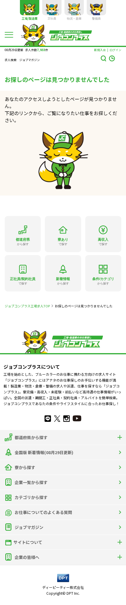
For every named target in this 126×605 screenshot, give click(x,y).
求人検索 (10, 59)
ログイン (115, 50)
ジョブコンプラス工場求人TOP (27, 306)
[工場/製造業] (29, 7)
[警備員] (96, 7)
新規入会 (100, 50)
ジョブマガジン (29, 59)
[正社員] (52, 7)
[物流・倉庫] (74, 7)
